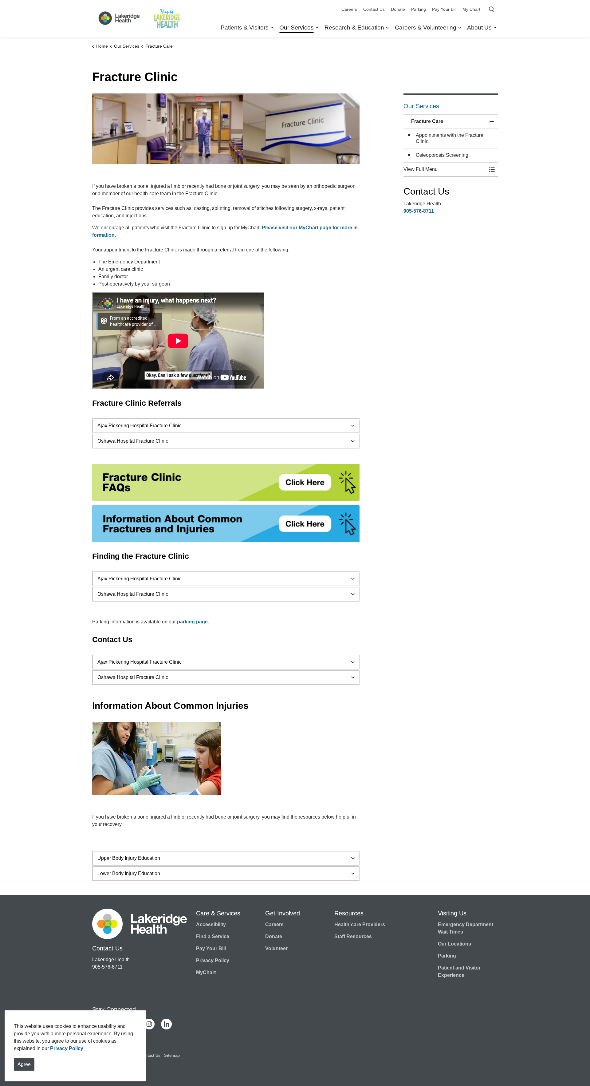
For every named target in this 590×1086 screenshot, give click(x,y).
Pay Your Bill (444, 9)
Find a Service (212, 936)
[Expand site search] (492, 9)
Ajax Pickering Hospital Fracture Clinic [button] (139, 425)
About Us (479, 27)
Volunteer (276, 948)
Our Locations (454, 943)
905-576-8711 (418, 211)
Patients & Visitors (245, 27)
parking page (192, 621)
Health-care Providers (359, 924)
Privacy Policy (66, 1048)
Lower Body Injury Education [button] (128, 873)
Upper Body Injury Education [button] (128, 858)
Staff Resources (353, 936)
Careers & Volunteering (425, 27)
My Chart (471, 9)
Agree (24, 1064)
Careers (349, 9)
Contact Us (374, 9)
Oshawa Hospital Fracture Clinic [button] (132, 441)
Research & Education (354, 27)
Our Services (296, 27)
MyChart (206, 972)
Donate (398, 9)
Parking (418, 9)
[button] (226, 128)
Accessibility (211, 924)
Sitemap (172, 1055)
